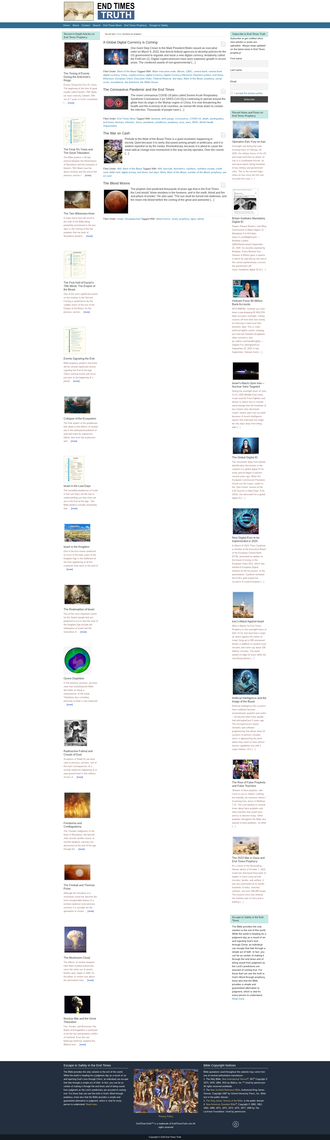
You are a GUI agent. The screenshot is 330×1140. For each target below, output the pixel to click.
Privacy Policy (166, 1116)
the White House (149, 82)
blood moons (163, 218)
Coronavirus (181, 118)
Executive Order (143, 78)
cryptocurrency (137, 75)
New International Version (234, 1079)
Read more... (239, 998)
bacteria (155, 118)
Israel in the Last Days (77, 485)
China (124, 75)
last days (177, 78)
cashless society (205, 168)
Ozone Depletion (74, 678)
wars (188, 122)
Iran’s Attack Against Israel (248, 621)
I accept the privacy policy (248, 93)
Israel (120, 218)
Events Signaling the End (79, 358)
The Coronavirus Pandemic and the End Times (138, 89)
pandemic (148, 122)
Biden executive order (164, 71)
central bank (200, 71)
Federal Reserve (162, 78)
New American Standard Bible (221, 1104)
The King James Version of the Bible (224, 1100)
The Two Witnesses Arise (79, 213)
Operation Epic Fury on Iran (249, 141)
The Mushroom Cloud (77, 957)
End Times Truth (107, 12)
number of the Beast (199, 172)
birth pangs (168, 118)
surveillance (117, 82)
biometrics (179, 168)
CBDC (189, 71)
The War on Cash (116, 133)
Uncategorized (132, 218)
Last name (236, 70)
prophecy (209, 78)
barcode (167, 168)
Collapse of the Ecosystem (80, 418)
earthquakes (216, 118)
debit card (114, 172)
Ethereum (108, 78)
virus (181, 122)
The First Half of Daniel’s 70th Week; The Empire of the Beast (79, 286)
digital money (129, 172)
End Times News (126, 118)
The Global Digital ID (245, 457)
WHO (195, 122)
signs (193, 218)
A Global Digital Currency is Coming (130, 42)
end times (217, 75)
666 (119, 168)
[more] (71, 103)
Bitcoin (180, 71)
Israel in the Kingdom (76, 546)
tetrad (200, 218)
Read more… (92, 1104)
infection (129, 122)
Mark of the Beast (126, 71)
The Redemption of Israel (79, 609)
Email (233, 81)
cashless (191, 168)
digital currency (154, 75)
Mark (163, 172)
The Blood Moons (116, 183)
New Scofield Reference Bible (225, 1090)
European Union (124, 78)
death (205, 118)
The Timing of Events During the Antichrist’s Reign (77, 77)
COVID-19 (195, 118)
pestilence (160, 122)
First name (236, 58)
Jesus (139, 122)
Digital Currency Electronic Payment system (187, 75)
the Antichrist (132, 82)
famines (119, 122)
